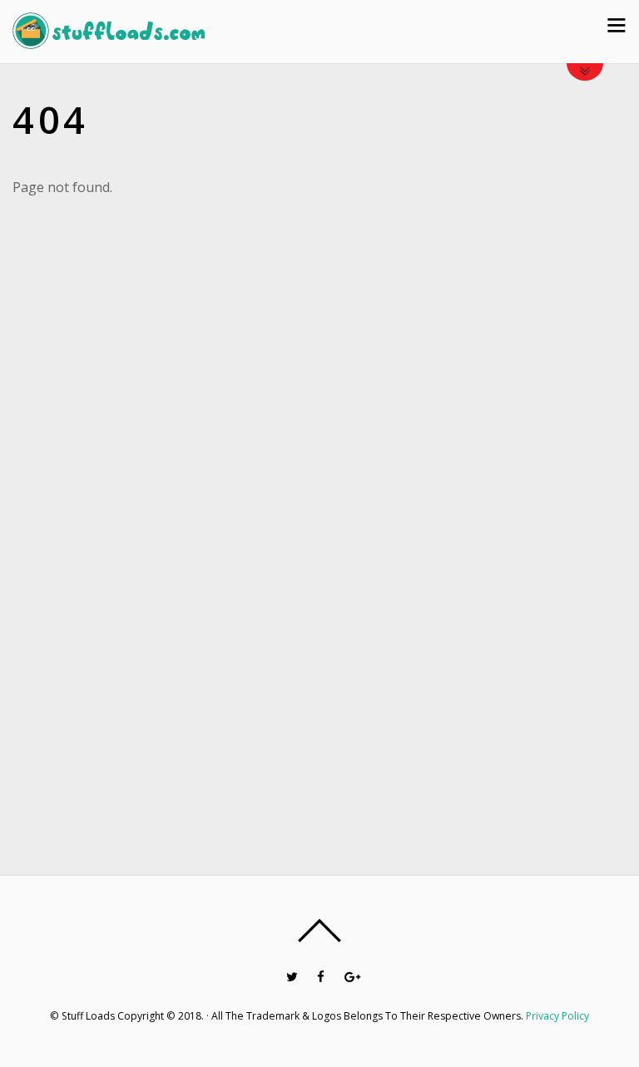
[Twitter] (291, 976)
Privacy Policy (557, 1016)
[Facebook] (320, 976)
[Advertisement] (553, 506)
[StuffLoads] (108, 39)
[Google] (349, 976)
